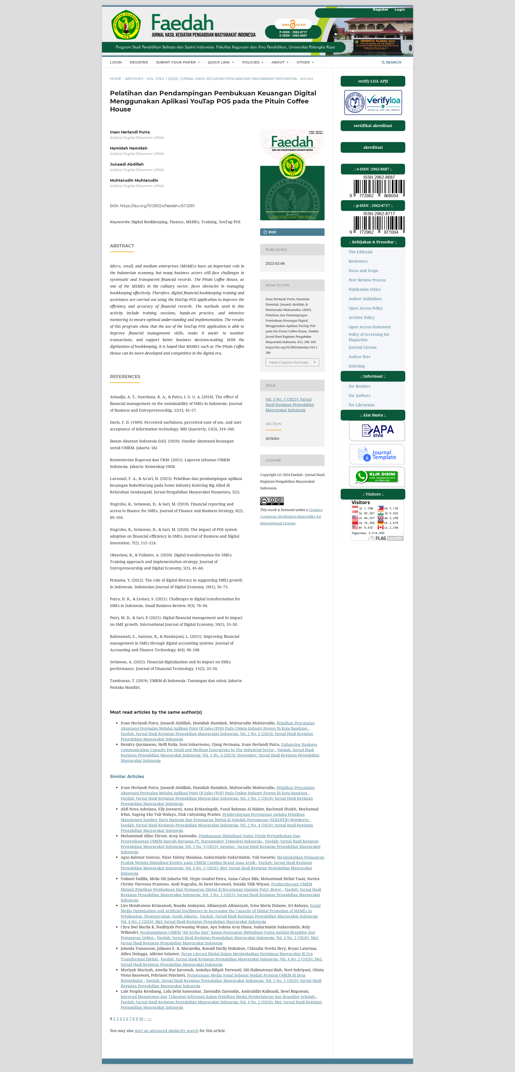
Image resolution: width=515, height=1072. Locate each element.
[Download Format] (377, 439)
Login (116, 62)
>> (150, 1018)
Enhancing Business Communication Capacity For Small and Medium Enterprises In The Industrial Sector (219, 747)
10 (141, 1018)
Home (116, 78)
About (278, 62)
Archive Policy (361, 317)
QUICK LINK (219, 62)
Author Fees (359, 356)
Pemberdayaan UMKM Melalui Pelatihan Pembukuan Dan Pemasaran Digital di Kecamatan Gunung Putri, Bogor (216, 886)
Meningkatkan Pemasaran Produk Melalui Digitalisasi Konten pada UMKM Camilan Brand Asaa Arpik (222, 860)
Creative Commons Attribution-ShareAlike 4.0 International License (291, 516)
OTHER (304, 62)
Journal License (363, 347)
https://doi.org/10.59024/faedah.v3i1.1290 (157, 205)
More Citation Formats (288, 362)
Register (139, 62)
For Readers (359, 386)
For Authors (359, 395)
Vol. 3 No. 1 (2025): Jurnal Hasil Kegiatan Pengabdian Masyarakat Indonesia (221, 78)
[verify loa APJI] (373, 114)
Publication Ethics (365, 289)
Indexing (357, 365)
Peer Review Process (367, 279)
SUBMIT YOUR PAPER (176, 62)
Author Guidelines (365, 298)
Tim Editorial (360, 251)
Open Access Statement (370, 326)
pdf (271, 232)
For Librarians (362, 404)
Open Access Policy (366, 308)
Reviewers (358, 261)
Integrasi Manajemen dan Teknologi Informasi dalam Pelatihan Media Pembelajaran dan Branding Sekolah (218, 996)
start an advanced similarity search (166, 1030)
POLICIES (251, 62)
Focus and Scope (363, 270)
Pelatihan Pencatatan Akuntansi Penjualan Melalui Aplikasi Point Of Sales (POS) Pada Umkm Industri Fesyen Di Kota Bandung (218, 725)
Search (393, 62)
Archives (134, 78)
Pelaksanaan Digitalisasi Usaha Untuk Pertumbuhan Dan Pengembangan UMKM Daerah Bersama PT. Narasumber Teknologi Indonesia (210, 838)
